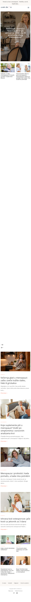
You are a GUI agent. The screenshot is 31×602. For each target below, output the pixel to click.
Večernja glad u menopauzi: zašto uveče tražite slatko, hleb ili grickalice (14, 380)
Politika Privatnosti (18, 590)
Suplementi (4, 470)
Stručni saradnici (25, 583)
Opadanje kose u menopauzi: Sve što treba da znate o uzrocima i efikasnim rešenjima (7, 572)
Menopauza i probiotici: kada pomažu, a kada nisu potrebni (15, 474)
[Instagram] (17, 593)
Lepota (2, 566)
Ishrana (3, 374)
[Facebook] (14, 593)
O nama (4, 583)
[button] (15, 345)
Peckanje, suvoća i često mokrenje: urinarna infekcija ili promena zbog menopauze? (15, 33)
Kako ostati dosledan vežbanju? (8, 549)
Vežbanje (3, 546)
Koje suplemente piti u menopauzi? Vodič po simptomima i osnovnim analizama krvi (12, 429)
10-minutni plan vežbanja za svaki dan (22, 549)
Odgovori (16, 583)
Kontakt (10, 583)
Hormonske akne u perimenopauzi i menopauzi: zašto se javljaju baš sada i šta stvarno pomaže (23, 76)
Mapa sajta (10, 590)
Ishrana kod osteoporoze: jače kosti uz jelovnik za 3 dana (15, 520)
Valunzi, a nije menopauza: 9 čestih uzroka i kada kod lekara (7, 76)
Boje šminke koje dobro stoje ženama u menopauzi (22, 570)
